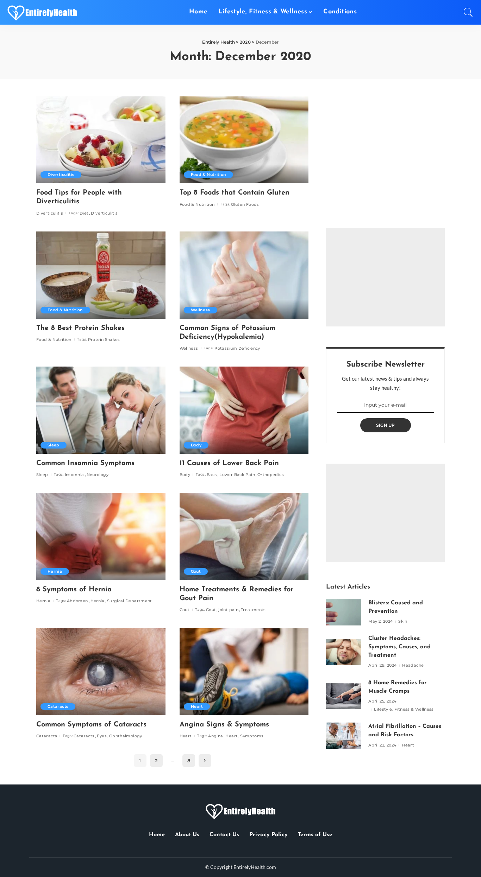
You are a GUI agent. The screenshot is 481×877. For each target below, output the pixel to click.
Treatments (253, 610)
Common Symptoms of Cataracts (91, 724)
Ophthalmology (125, 736)
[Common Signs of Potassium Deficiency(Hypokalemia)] (244, 275)
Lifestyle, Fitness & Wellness (404, 709)
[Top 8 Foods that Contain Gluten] (244, 140)
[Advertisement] (385, 277)
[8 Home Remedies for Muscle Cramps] (343, 696)
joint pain (228, 610)
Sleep (54, 445)
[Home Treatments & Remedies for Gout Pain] (244, 536)
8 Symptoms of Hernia (74, 589)
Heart (197, 706)
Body (196, 445)
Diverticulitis (61, 174)
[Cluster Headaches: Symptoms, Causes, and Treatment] (343, 652)
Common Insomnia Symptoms (85, 463)
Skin (402, 621)
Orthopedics (270, 475)
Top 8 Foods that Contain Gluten (234, 192)
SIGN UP (385, 425)
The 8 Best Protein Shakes (80, 328)
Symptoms (251, 736)
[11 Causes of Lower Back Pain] (244, 410)
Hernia (55, 571)
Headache (413, 665)
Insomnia (74, 475)
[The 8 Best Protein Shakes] (100, 275)
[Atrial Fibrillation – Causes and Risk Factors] (343, 736)
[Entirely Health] (42, 12)
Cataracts (58, 706)
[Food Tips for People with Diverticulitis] (100, 140)
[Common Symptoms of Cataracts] (100, 671)
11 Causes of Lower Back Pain (229, 463)
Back (212, 475)
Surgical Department (129, 601)
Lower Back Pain (237, 475)
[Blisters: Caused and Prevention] (343, 612)
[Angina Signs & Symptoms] (244, 671)
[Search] (468, 12)
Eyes (101, 736)
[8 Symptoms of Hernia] (100, 536)
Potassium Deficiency (237, 348)
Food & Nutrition (208, 174)
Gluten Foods (245, 204)
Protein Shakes (104, 340)
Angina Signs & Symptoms (224, 724)
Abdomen (77, 601)
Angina (215, 736)
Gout (196, 571)
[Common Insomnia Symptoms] (100, 410)
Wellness (200, 309)
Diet (84, 213)
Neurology (97, 475)
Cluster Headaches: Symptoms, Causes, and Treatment (399, 647)
